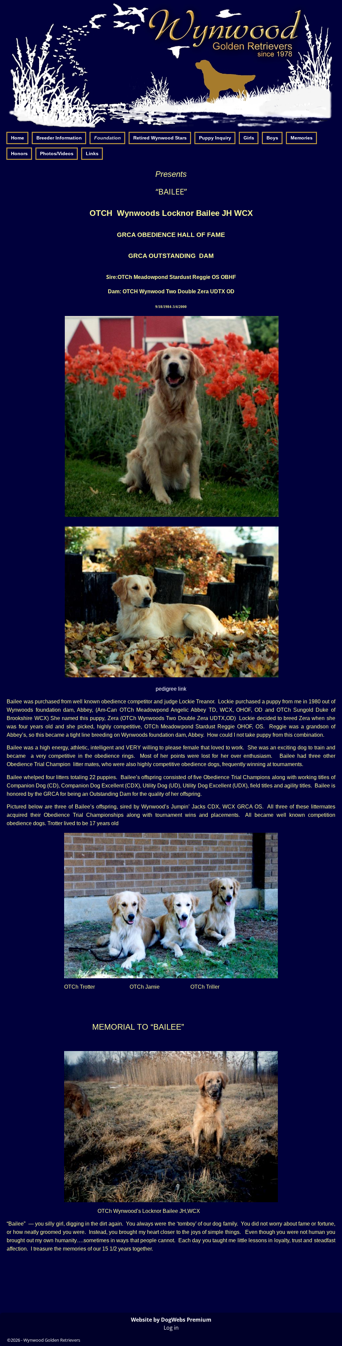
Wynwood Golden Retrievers (51, 1340)
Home (17, 137)
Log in (171, 1327)
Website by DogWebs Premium (171, 1319)
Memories (302, 137)
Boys (272, 137)
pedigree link (171, 689)
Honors (19, 153)
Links (92, 153)
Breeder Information (59, 137)
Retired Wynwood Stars (160, 137)
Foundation (107, 137)
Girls (248, 137)
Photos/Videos (56, 153)
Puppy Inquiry (215, 137)
